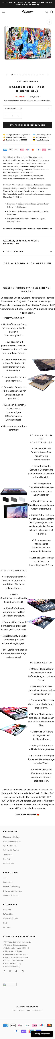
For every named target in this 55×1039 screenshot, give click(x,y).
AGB (5, 878)
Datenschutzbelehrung (12, 891)
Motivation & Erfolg (11, 837)
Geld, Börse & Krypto (12, 841)
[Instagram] (10, 971)
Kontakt (6, 927)
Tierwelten (7, 854)
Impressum (8, 882)
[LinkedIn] (22, 971)
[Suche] (47, 12)
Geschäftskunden (10, 918)
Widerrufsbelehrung (11, 886)
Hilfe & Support (13, 252)
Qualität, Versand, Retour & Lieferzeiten (21, 242)
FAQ (5, 923)
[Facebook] (4, 971)
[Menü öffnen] (3, 12)
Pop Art (6, 859)
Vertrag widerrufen (42, 1033)
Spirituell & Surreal (11, 850)
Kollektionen (8, 863)
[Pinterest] (16, 971)
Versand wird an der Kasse (30, 100)
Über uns (7, 909)
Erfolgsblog (8, 914)
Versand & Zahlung (11, 895)
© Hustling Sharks (27, 1007)
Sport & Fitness (9, 846)
